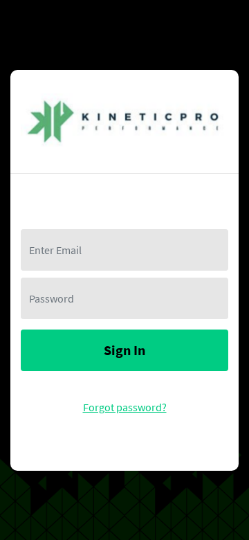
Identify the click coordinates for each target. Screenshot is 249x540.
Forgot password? (125, 407)
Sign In (124, 350)
